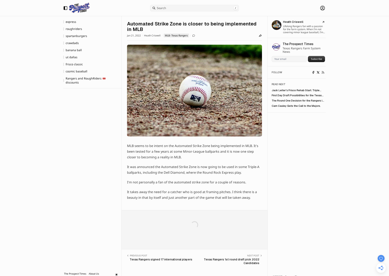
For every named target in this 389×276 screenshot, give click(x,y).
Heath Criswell (152, 35)
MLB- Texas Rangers (176, 35)
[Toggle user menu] (322, 8)
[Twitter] (318, 72)
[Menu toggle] (65, 8)
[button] (75, 273)
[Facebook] (313, 72)
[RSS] (323, 72)
